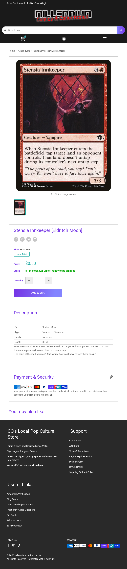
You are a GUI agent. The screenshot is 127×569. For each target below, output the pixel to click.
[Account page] (64, 39)
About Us (74, 446)
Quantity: (18, 280)
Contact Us (75, 440)
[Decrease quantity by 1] (29, 280)
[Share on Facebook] (16, 239)
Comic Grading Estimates (20, 504)
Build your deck (14, 525)
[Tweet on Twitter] (28, 239)
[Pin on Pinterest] (22, 239)
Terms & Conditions (79, 451)
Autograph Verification (18, 494)
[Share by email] (35, 239)
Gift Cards (12, 515)
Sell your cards (14, 520)
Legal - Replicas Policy (80, 456)
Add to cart (37, 292)
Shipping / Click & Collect (81, 472)
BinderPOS (49, 559)
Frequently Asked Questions (21, 510)
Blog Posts (12, 499)
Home (12, 50)
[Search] (121, 30)
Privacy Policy (76, 461)
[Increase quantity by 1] (48, 280)
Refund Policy (76, 467)
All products (24, 50)
